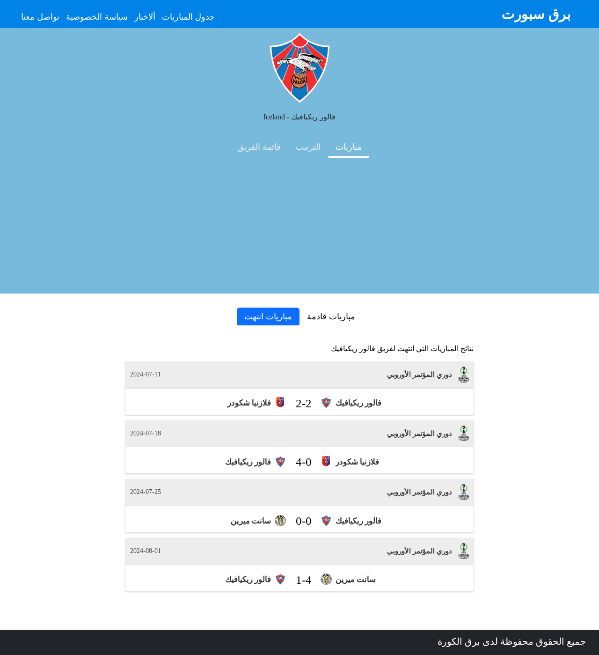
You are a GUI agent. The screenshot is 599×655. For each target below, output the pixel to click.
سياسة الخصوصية (97, 17)
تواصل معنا (40, 17)
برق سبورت (536, 14)
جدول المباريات (188, 17)
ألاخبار (144, 17)
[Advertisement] (299, 228)
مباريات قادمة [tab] (331, 316)
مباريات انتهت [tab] (268, 316)
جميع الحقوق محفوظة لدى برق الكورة (512, 641)
